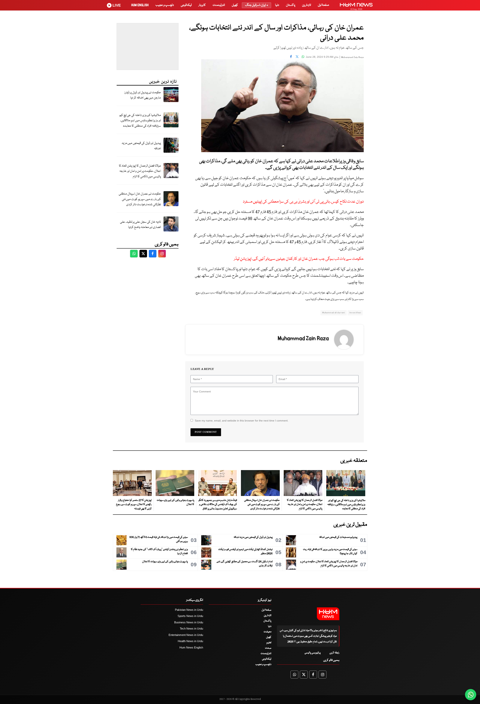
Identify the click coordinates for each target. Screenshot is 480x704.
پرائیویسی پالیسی (312, 653)
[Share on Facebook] (291, 56)
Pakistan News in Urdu (189, 609)
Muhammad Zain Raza (352, 57)
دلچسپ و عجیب (164, 5)
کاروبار (202, 5)
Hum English (139, 5)
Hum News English (191, 647)
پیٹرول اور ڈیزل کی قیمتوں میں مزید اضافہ (141, 146)
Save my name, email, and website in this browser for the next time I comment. (241, 420)
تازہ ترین (306, 5)
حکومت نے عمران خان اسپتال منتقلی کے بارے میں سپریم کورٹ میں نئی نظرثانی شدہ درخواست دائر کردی (140, 199)
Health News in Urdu (190, 641)
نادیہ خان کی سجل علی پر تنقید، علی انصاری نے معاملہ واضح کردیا (140, 225)
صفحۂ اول (323, 5)
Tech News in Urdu (191, 628)
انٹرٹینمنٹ (219, 5)
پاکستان (290, 5)
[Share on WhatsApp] (303, 56)
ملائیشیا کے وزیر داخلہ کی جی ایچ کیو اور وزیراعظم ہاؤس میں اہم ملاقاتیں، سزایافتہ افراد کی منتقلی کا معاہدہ (140, 120)
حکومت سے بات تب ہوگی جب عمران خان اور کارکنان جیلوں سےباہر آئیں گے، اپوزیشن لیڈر (299, 259)
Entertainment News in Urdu (186, 634)
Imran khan (355, 312)
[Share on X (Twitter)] (297, 56)
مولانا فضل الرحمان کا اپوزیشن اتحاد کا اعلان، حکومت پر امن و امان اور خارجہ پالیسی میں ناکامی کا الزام (140, 171)
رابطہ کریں (334, 653)
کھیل (235, 5)
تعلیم (268, 643)
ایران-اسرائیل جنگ (255, 5)
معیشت (267, 632)
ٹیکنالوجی (186, 5)
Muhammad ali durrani (333, 312)
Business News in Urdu (188, 622)
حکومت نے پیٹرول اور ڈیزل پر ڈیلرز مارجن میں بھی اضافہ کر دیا (142, 95)
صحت (268, 648)
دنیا (277, 5)
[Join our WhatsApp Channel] (470, 694)
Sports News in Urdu (190, 616)
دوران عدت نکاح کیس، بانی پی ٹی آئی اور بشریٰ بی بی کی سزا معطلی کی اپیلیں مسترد (303, 202)
